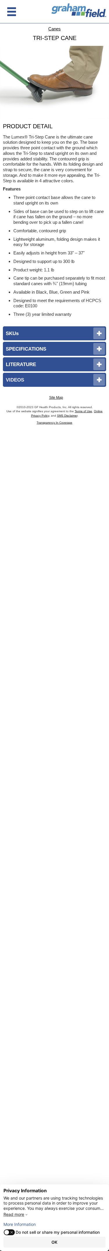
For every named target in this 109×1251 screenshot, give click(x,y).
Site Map (56, 398)
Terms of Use (83, 411)
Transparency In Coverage (54, 422)
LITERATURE (21, 364)
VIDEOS (15, 380)
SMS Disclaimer (67, 415)
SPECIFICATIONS (26, 349)
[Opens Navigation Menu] (11, 11)
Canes (54, 28)
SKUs (12, 333)
